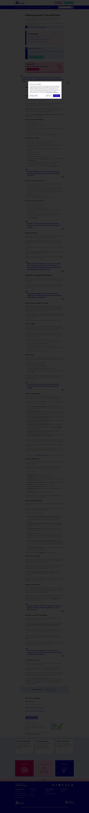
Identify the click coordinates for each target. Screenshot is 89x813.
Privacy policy (48, 92)
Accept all (56, 95)
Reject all (48, 95)
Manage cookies (33, 95)
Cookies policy (56, 92)
